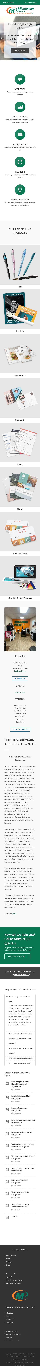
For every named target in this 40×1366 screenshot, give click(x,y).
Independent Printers (13, 1334)
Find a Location (11, 1255)
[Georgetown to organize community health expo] (7, 1205)
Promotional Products (13, 1274)
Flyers (20, 509)
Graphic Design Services (20, 598)
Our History (10, 1319)
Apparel (9, 1277)
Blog (7, 1316)
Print (8, 1259)
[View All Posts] (7, 1217)
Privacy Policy (15, 1359)
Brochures (20, 375)
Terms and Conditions (13, 1362)
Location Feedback (12, 1341)
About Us (9, 1313)
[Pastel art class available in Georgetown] (7, 1097)
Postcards (20, 420)
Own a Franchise (12, 1331)
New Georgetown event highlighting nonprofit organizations (20, 1084)
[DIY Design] (20, 79)
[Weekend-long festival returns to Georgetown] (7, 1157)
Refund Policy (28, 1362)
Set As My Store (20, 729)
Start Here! (20, 51)
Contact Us (10, 1322)
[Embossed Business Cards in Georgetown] (7, 1133)
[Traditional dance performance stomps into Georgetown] (7, 1145)
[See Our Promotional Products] (20, 189)
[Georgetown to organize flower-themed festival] (7, 1169)
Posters (20, 331)
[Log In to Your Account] (20, 162)
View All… (14, 1216)
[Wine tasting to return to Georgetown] (7, 1193)
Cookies (25, 1359)
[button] (3, 38)
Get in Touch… (17, 956)
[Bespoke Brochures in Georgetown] (7, 1109)
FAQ (7, 1280)
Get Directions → (20, 671)
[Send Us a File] (20, 134)
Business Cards (20, 553)
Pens (20, 286)
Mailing (8, 1262)
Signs (8, 1265)
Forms (20, 464)
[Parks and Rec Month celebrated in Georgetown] (7, 1121)
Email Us (21, 678)
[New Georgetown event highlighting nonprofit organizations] (7, 1083)
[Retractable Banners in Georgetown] (7, 1181)
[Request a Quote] (20, 107)
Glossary (14, 1280)
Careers (9, 1338)
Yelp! (14, 914)
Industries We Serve (13, 1283)
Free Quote (9, 2)
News (21, 1280)
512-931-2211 (31, 2)
